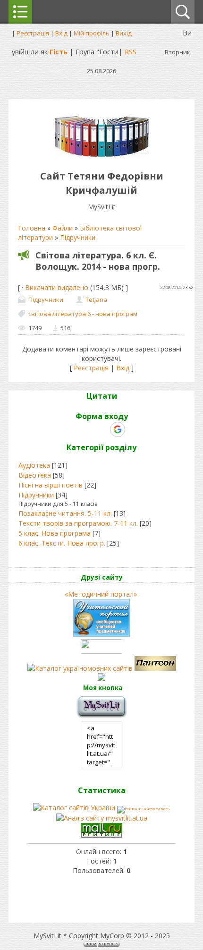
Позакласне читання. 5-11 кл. (65, 513)
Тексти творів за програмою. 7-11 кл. (78, 523)
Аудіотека (34, 465)
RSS (130, 51)
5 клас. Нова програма (54, 533)
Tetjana (96, 299)
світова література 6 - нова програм (82, 313)
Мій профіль (92, 33)
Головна (31, 227)
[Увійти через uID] (85, 429)
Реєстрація (33, 33)
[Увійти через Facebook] (101, 429)
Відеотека (34, 475)
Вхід (61, 33)
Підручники (77, 237)
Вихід (124, 33)
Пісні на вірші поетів (50, 484)
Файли (62, 227)
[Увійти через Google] (117, 429)
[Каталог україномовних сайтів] (81, 668)
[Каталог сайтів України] (74, 807)
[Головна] (101, 154)
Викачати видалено (56, 287)
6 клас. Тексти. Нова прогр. (61, 543)
